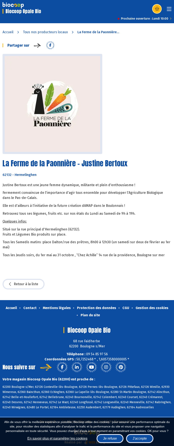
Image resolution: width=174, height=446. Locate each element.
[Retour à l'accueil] (13, 5)
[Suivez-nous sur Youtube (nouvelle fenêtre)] (91, 367)
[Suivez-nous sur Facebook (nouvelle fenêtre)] (62, 367)
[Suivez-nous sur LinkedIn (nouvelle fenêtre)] (77, 367)
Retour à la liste (26, 284)
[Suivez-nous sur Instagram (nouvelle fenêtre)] (106, 367)
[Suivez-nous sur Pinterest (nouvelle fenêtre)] (120, 367)
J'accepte (140, 438)
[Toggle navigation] (169, 10)
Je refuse (110, 438)
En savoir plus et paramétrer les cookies (57, 438)
